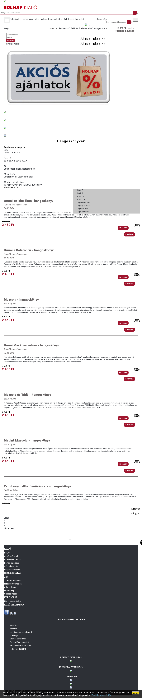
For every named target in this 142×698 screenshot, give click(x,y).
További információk (101, 695)
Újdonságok (28, 19)
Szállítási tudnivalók (12, 580)
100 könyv (37, 184)
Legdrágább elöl (28, 168)
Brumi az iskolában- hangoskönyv (28, 201)
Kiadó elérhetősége (12, 601)
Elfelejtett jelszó (13, 44)
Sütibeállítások (10, 594)
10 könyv (8, 184)
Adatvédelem (10, 587)
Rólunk (71, 19)
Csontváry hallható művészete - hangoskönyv (37, 486)
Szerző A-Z (10, 160)
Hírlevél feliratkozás (12, 559)
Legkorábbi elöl (25, 176)
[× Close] (70, 539)
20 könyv (17, 184)
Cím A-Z (8, 152)
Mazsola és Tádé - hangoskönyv (27, 395)
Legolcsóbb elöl (12, 168)
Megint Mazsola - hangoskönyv (27, 440)
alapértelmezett (11, 187)
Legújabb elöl (10, 176)
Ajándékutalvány (11, 566)
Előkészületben (40, 19)
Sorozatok (52, 19)
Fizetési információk (12, 584)
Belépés (7, 28)
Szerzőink (63, 19)
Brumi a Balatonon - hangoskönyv (29, 250)
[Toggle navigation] (7, 20)
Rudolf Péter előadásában (15, 205)
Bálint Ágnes (10, 303)
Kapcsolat (79, 19)
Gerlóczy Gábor (11, 490)
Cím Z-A (16, 152)
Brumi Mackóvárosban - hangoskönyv (31, 345)
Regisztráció (102, 19)
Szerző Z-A (21, 160)
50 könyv (27, 184)
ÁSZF (6, 577)
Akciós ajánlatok (11, 556)
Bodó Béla (9, 208)
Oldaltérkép (9, 590)
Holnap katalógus (11, 563)
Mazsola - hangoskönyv (21, 299)
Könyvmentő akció (12, 569)
